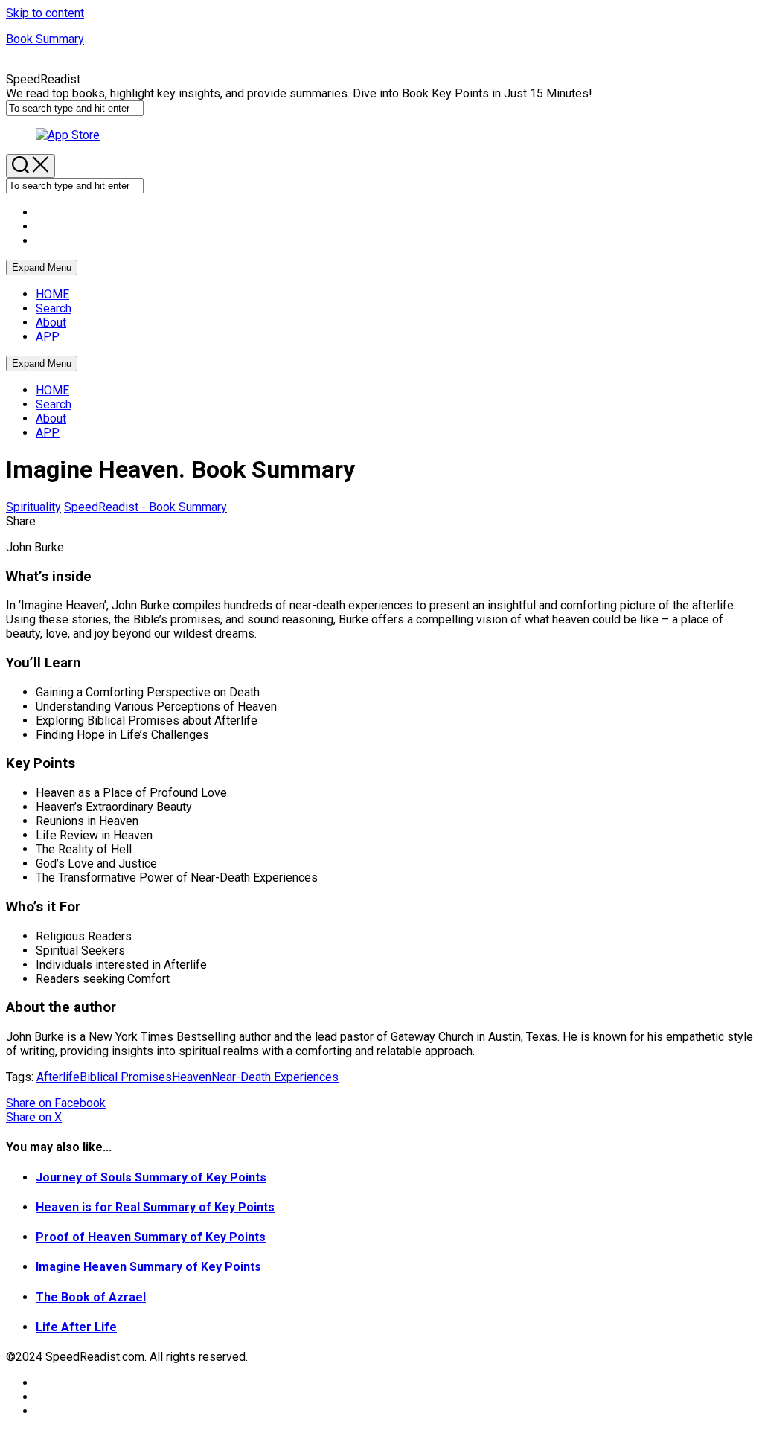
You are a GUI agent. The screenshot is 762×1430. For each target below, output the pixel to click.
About (51, 322)
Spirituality (33, 507)
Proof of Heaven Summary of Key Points (151, 1237)
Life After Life (76, 1327)
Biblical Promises (126, 1077)
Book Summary (45, 39)
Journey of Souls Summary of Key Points (151, 1177)
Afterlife (58, 1077)
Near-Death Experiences (275, 1077)
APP (48, 337)
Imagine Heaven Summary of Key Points (148, 1267)
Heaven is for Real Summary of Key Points (155, 1207)
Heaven (191, 1077)
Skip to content (45, 13)
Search (53, 308)
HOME (52, 294)
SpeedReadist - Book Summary (145, 507)
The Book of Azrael (91, 1297)
